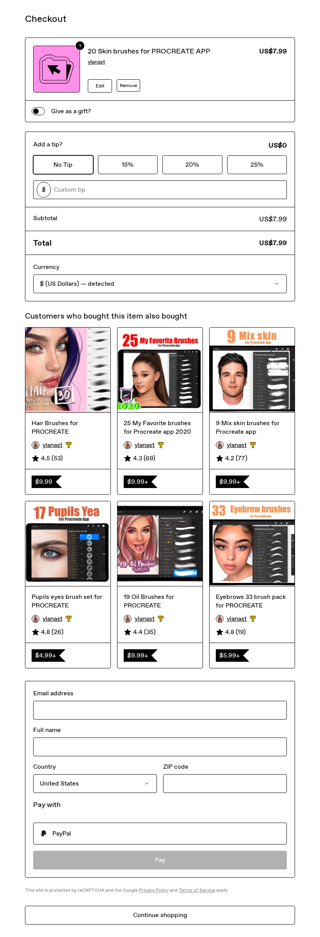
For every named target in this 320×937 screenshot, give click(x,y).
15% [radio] (127, 164)
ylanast (96, 62)
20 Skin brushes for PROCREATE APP (149, 51)
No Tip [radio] (63, 164)
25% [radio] (257, 164)
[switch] (38, 111)
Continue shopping (160, 915)
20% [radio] (192, 164)
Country (44, 766)
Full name (47, 730)
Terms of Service (197, 890)
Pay (160, 860)
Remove (128, 85)
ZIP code (175, 766)
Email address (53, 693)
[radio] (160, 833)
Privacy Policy (154, 890)
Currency (46, 267)
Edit (100, 86)
